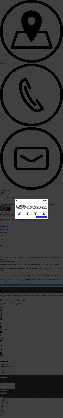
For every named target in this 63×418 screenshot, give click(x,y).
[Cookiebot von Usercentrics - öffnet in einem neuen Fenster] (44, 200)
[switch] (27, 214)
